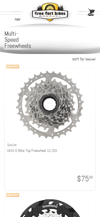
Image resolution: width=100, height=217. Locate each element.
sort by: (83, 59)
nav (17, 19)
